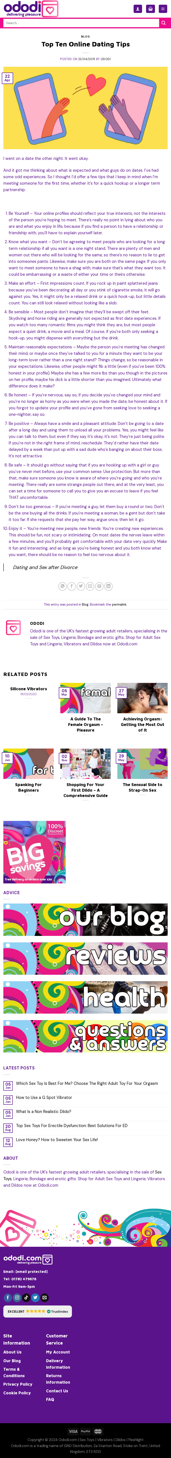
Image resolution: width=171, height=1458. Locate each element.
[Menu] (163, 9)
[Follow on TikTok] (26, 1297)
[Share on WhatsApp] (62, 586)
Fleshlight (136, 1439)
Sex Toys (87, 1439)
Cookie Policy (17, 1392)
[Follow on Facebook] (8, 1297)
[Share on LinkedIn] (108, 586)
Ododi (106, 59)
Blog (85, 36)
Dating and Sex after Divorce (45, 567)
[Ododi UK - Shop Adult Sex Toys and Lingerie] (35, 9)
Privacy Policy (18, 1384)
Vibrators (105, 1439)
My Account (58, 1351)
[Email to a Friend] (90, 586)
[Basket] (150, 9)
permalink (119, 604)
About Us (12, 1351)
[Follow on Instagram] (17, 1297)
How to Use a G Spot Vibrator (44, 1097)
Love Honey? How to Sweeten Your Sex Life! (57, 1140)
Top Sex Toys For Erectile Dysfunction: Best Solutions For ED (72, 1125)
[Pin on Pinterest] (99, 586)
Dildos (120, 1439)
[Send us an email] (45, 1297)
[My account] (138, 9)
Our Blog (12, 1360)
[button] (37, 1311)
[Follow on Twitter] (35, 1297)
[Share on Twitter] (81, 586)
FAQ (50, 1399)
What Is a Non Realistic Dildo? (43, 1111)
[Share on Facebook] (71, 586)
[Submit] (163, 23)
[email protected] (32, 1272)
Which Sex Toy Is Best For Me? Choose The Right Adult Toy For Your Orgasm (87, 1083)
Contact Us (57, 1390)
